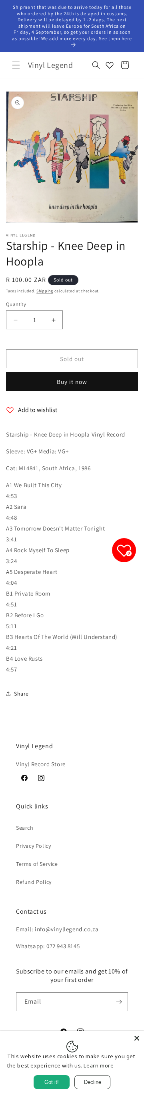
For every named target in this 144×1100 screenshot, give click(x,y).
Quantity (16, 304)
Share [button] (21, 693)
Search (25, 827)
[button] (16, 65)
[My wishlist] (109, 65)
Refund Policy (34, 882)
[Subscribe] (119, 1001)
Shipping (44, 291)
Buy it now (72, 382)
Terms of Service (37, 863)
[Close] (137, 1038)
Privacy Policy (33, 845)
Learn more (99, 1065)
